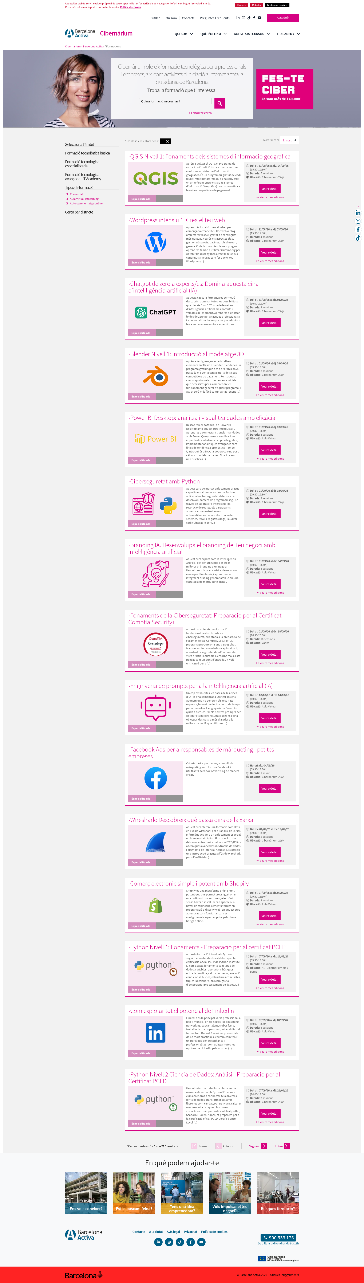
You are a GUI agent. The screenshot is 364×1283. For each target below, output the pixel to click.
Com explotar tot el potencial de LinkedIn (182, 1011)
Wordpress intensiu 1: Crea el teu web (177, 220)
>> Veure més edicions (270, 197)
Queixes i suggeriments (284, 1275)
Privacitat (190, 1231)
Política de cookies (130, 7)
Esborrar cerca (201, 113)
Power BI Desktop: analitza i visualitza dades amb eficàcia (202, 417)
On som (171, 18)
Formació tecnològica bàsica (87, 153)
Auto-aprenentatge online (86, 203)
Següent (254, 1146)
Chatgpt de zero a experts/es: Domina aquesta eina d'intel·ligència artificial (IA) (193, 286)
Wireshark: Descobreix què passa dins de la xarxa (191, 820)
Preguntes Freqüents (215, 18)
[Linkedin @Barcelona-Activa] (238, 18)
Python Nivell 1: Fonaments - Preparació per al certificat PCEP (208, 947)
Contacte (188, 18)
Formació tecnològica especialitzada (82, 163)
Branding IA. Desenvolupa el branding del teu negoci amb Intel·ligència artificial (201, 548)
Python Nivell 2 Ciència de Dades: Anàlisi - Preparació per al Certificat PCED (204, 1077)
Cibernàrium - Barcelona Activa (84, 46)
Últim (279, 1146)
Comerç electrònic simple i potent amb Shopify (189, 883)
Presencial (76, 194)
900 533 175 (281, 1237)
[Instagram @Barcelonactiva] (243, 18)
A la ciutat (156, 1231)
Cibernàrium (116, 33)
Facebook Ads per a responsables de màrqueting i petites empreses (201, 752)
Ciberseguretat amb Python (165, 481)
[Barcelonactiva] (80, 33)
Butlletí (155, 18)
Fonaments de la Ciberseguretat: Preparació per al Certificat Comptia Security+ (204, 618)
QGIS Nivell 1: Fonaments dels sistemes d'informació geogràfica (210, 156)
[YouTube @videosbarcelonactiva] (259, 18)
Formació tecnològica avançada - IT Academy (83, 176)
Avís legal (173, 1231)
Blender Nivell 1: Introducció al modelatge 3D (187, 354)
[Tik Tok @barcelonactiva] (249, 18)
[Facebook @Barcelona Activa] (254, 18)
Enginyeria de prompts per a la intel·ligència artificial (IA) (201, 686)
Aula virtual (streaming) (84, 199)
